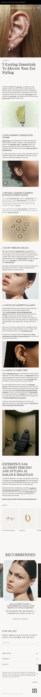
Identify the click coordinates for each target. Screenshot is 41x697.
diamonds (24, 144)
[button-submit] (38, 643)
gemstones (13, 144)
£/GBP (34, 682)
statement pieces (7, 150)
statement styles (21, 200)
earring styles (6, 98)
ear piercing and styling (18, 480)
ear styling (13, 96)
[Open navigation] (2, 8)
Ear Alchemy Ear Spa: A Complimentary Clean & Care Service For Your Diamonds (20, 606)
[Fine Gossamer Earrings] (10, 519)
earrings (18, 205)
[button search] (7, 8)
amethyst (22, 394)
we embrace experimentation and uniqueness (19, 488)
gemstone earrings (12, 373)
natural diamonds (22, 208)
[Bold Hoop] (28, 519)
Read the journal (20, 619)
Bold (11, 260)
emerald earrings (32, 379)
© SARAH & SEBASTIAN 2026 (12, 694)
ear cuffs (33, 148)
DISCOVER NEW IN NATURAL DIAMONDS (13, 2)
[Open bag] (38, 8)
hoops (28, 148)
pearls (18, 144)
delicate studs (29, 198)
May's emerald (33, 392)
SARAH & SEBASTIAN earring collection (15, 397)
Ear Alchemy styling (27, 331)
